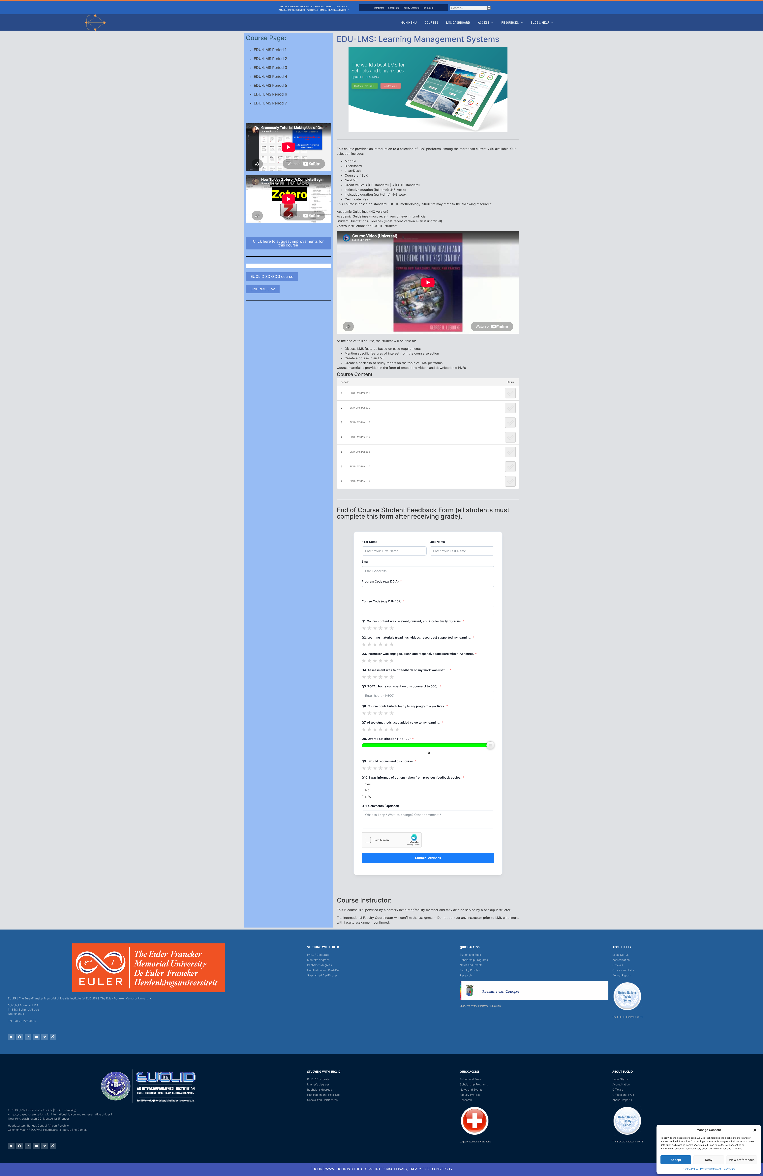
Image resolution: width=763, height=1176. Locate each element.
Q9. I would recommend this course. (387, 761)
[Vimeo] (44, 1037)
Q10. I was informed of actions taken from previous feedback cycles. (411, 777)
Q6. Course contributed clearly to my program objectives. (403, 706)
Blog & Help (540, 22)
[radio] (364, 628)
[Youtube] (36, 1037)
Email (365, 561)
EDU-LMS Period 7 (270, 103)
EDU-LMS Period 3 (270, 67)
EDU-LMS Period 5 (270, 85)
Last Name (437, 542)
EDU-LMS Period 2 (270, 58)
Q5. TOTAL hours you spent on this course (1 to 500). (400, 686)
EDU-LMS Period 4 (270, 76)
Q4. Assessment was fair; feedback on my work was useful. (405, 670)
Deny (709, 1160)
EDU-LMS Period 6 (270, 94)
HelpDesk (428, 7)
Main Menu (409, 22)
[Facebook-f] (19, 1037)
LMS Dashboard (458, 22)
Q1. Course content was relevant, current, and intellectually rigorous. (411, 621)
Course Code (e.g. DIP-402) (382, 601)
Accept (676, 1160)
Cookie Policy (690, 1168)
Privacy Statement (710, 1168)
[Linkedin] (28, 1037)
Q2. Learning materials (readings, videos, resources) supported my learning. (416, 637)
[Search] (489, 8)
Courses (431, 22)
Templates (379, 7)
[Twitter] (11, 1037)
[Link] (53, 1037)
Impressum (729, 1168)
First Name (369, 542)
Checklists (393, 7)
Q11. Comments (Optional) (380, 806)
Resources (510, 22)
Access (483, 22)
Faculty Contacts (411, 7)
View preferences (741, 1160)
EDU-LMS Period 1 (270, 49)
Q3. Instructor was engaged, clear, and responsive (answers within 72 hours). (418, 654)
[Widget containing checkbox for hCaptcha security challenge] (392, 839)
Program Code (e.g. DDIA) (380, 581)
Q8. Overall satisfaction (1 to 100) (386, 739)
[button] (755, 1130)
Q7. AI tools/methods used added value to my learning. (401, 722)
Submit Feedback (428, 858)
